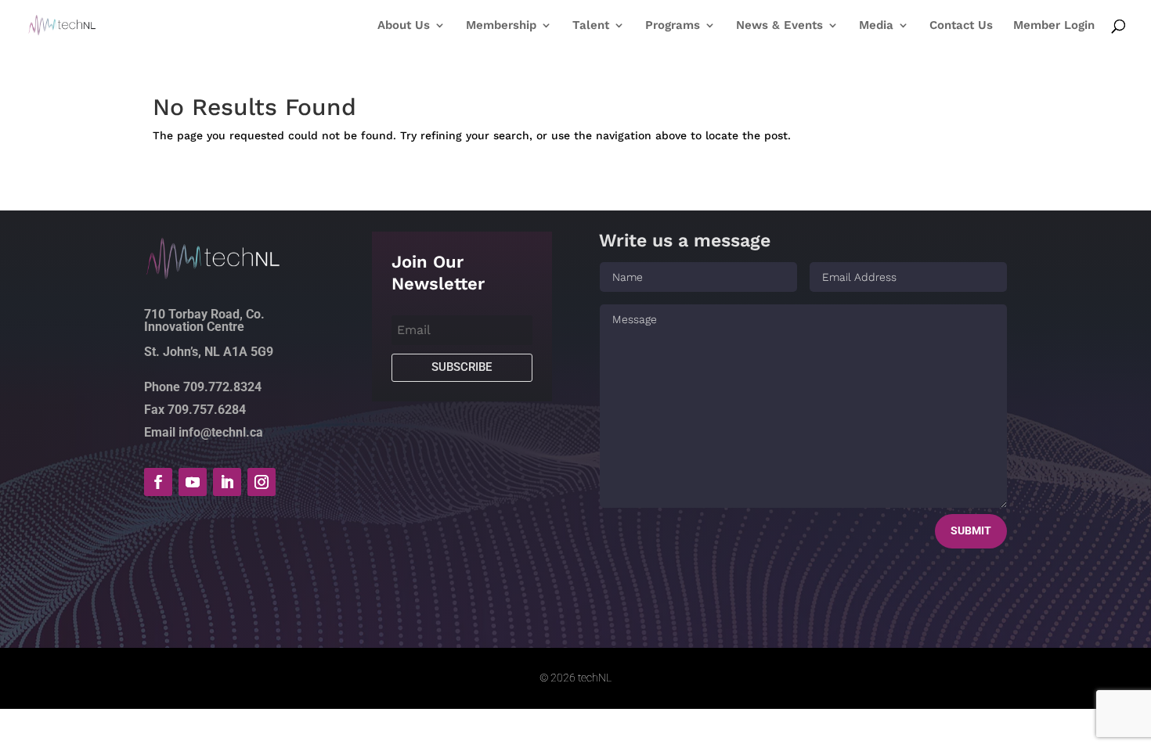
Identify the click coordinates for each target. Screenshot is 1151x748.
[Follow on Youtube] (193, 482)
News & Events (779, 26)
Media (876, 26)
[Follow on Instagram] (261, 482)
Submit (971, 530)
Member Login (1054, 26)
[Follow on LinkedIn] (227, 482)
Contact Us (961, 26)
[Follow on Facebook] (158, 482)
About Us (403, 26)
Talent (590, 26)
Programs (672, 26)
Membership (501, 26)
